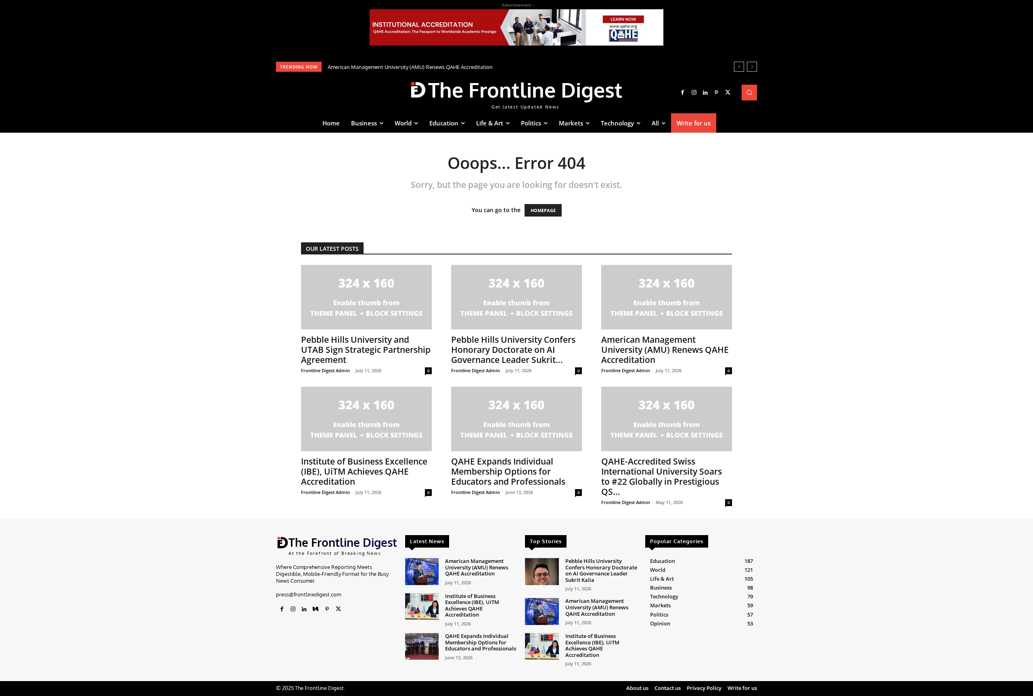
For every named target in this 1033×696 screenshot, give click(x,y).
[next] (752, 67)
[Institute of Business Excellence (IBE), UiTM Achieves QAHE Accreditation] (366, 419)
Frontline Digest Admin (325, 370)
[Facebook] (682, 92)
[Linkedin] (705, 92)
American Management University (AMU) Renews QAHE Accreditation (410, 67)
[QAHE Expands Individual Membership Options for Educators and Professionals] (516, 419)
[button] (749, 92)
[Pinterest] (716, 92)
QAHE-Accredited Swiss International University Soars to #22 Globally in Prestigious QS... (661, 476)
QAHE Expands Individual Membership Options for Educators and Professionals (508, 471)
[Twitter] (728, 92)
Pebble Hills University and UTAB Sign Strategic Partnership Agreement (366, 349)
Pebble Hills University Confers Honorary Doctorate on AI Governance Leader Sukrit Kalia (601, 570)
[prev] (739, 67)
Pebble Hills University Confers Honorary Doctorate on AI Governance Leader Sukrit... (513, 349)
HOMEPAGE (543, 210)
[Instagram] (694, 92)
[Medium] (315, 609)
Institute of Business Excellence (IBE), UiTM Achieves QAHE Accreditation (364, 471)
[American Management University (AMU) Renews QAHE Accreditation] (666, 297)
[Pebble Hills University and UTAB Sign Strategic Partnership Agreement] (366, 297)
